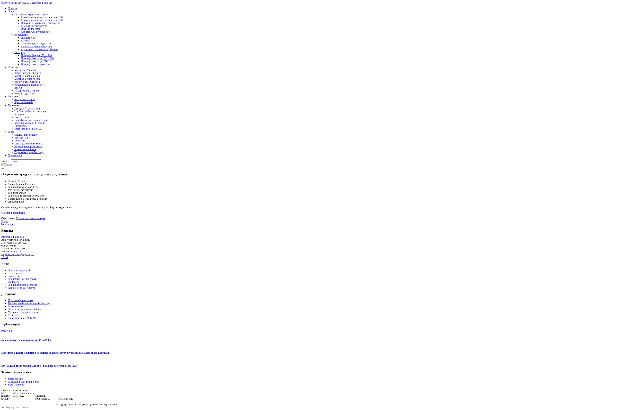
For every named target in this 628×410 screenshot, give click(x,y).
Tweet (4, 221)
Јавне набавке (15, 378)
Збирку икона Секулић (27, 81)
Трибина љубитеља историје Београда (29, 303)
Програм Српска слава (27, 108)
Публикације (15, 155)
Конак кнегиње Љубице (27, 73)
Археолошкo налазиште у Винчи (39, 49)
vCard (4, 257)
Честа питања (22, 137)
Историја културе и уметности (31, 14)
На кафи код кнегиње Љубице (31, 120)
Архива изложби (23, 102)
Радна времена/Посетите (28, 146)
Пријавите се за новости (21, 287)
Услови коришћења (25, 149)
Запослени (20, 140)
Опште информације (25, 134)
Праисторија (28, 37)
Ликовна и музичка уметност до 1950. (42, 17)
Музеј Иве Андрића (25, 70)
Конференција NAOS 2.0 (28, 128)
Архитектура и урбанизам (35, 31)
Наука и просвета (30, 28)
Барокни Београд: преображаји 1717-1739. (26, 340)
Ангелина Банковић (12, 236)
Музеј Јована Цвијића (26, 90)
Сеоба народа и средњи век (36, 43)
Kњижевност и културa (34, 26)
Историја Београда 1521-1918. (37, 58)
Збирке (12, 11)
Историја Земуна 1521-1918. (36, 55)
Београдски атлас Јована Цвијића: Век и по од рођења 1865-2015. (39, 365)
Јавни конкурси (16, 384)
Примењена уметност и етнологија (40, 23)
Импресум (13, 281)
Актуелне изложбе (24, 99)
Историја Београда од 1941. (36, 64)
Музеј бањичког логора (27, 78)
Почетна (12, 8)
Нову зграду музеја (24, 93)
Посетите (13, 67)
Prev (3, 330)
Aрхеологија (21, 34)
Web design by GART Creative (14, 407)
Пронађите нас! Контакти (28, 143)
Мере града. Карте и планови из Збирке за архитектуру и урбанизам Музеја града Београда (55, 352)
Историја (19, 52)
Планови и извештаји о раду (24, 381)
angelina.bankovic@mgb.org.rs (17, 254)
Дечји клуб (20, 125)
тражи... (5, 161)
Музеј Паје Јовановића (27, 75)
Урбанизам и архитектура (30, 218)
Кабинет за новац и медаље (36, 46)
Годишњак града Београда (29, 152)
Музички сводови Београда (29, 123)
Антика (25, 40)
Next (9, 330)
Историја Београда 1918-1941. (37, 61)
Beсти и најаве (22, 117)
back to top (7, 224)
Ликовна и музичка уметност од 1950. (42, 20)
